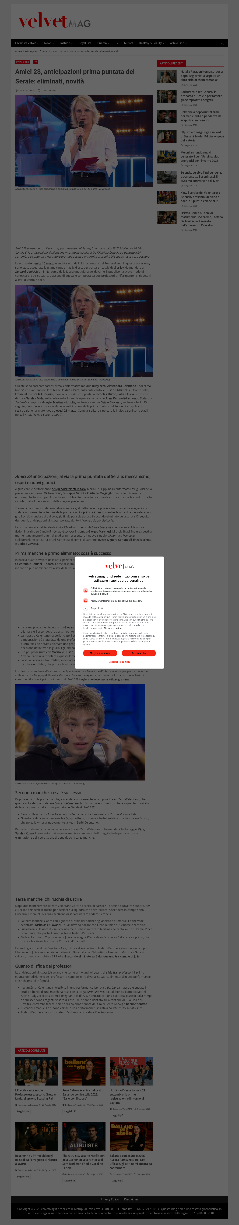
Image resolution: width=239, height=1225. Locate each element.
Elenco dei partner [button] (113, 628)
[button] (119, 608)
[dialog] (119, 612)
